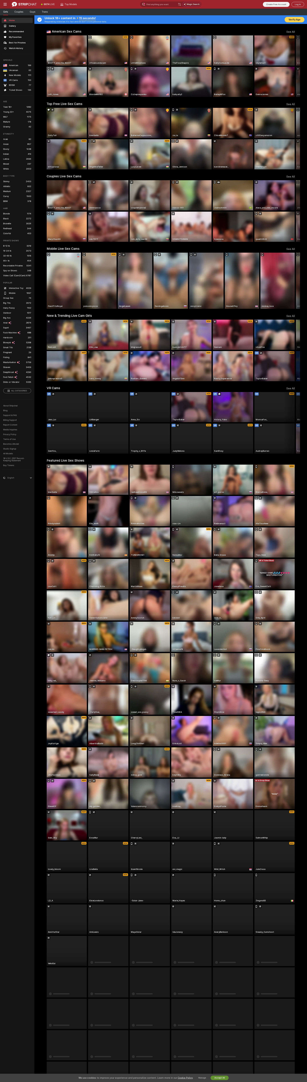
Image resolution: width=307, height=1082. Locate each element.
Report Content (10, 425)
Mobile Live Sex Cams (63, 249)
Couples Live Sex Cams (64, 176)
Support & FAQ (10, 415)
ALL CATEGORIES (19, 391)
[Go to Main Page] (24, 4)
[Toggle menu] (5, 4)
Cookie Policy (185, 1078)
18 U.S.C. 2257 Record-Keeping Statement (13, 459)
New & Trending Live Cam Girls (69, 316)
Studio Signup (9, 449)
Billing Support (10, 420)
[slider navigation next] (292, 66)
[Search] (179, 4)
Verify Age (294, 19)
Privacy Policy (9, 434)
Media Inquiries (10, 430)
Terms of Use (9, 439)
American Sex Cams (66, 31)
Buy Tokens (8, 465)
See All (290, 31)
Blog (5, 410)
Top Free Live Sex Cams (64, 104)
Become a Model (11, 444)
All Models (8, 453)
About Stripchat (10, 406)
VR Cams (53, 388)
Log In (298, 4)
